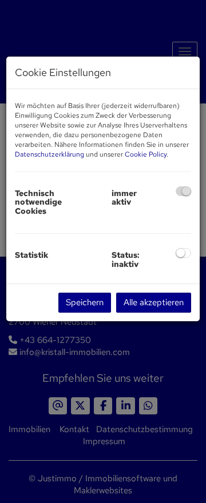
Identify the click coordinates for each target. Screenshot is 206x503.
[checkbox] (183, 191)
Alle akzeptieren (154, 302)
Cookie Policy (146, 154)
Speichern (85, 302)
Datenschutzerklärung (49, 154)
